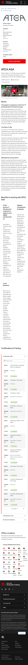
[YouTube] (6, 589)
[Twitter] (13, 589)
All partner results (7, 10)
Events (2, 643)
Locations (17, 643)
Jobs (16, 641)
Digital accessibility (19, 659)
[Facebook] (9, 589)
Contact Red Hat (4, 645)
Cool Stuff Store (18, 647)
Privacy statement (5, 657)
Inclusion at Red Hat (5, 647)
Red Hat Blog (17, 645)
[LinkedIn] (2, 589)
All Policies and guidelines (6, 659)
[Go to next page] (23, 508)
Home (2, 8)
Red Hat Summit (4, 649)
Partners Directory (11, 8)
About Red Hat (4, 641)
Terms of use (17, 657)
